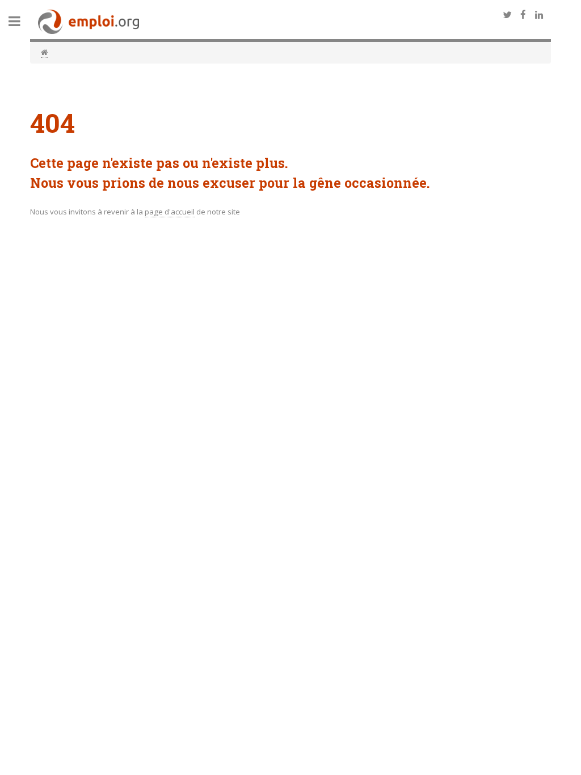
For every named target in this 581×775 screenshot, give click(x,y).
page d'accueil (170, 212)
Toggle (20, 21)
